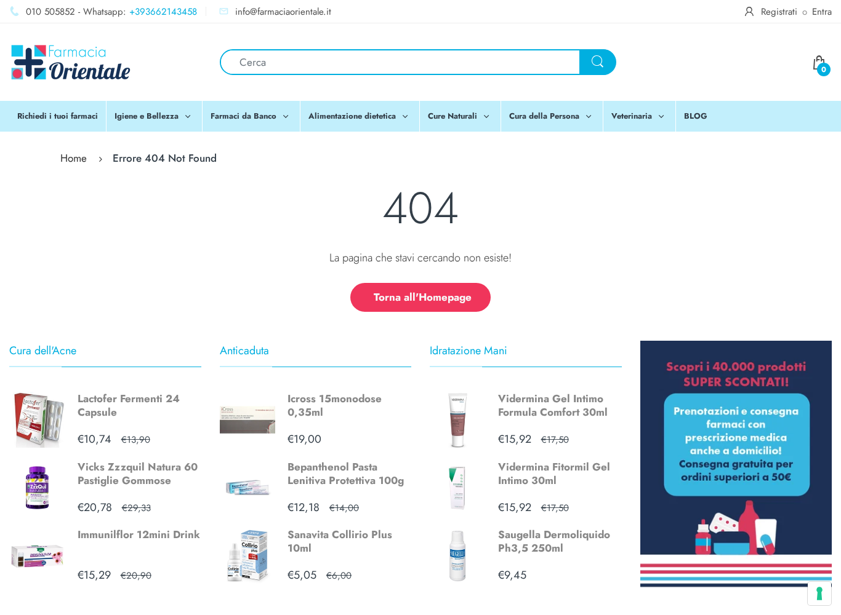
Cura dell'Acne (42, 351)
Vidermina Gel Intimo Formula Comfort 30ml (553, 405)
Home (73, 158)
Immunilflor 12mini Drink (139, 534)
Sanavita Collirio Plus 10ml (340, 541)
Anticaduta (244, 351)
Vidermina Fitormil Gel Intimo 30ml (554, 473)
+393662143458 (163, 11)
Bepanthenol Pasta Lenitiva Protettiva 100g (346, 473)
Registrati (779, 11)
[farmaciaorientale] (70, 61)
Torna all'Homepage (423, 297)
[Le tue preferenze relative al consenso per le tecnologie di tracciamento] (819, 593)
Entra (822, 11)
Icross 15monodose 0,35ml (335, 405)
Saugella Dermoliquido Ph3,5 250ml (554, 541)
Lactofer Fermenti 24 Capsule (129, 405)
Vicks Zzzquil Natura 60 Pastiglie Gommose (138, 473)
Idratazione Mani (468, 351)
